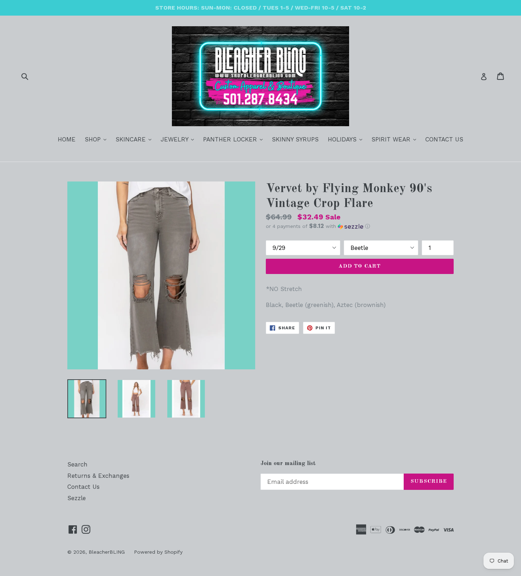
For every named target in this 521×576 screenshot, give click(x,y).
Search (77, 464)
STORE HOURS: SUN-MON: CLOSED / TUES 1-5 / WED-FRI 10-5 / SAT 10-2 (260, 7)
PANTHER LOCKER (234, 139)
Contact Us (83, 486)
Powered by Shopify (158, 552)
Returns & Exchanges (98, 475)
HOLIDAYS (347, 139)
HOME (66, 139)
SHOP (97, 139)
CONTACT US (444, 139)
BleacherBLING (107, 552)
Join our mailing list (288, 463)
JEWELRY (179, 139)
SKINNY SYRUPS (295, 139)
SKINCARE (135, 139)
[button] (360, 226)
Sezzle (76, 498)
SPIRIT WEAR (395, 139)
